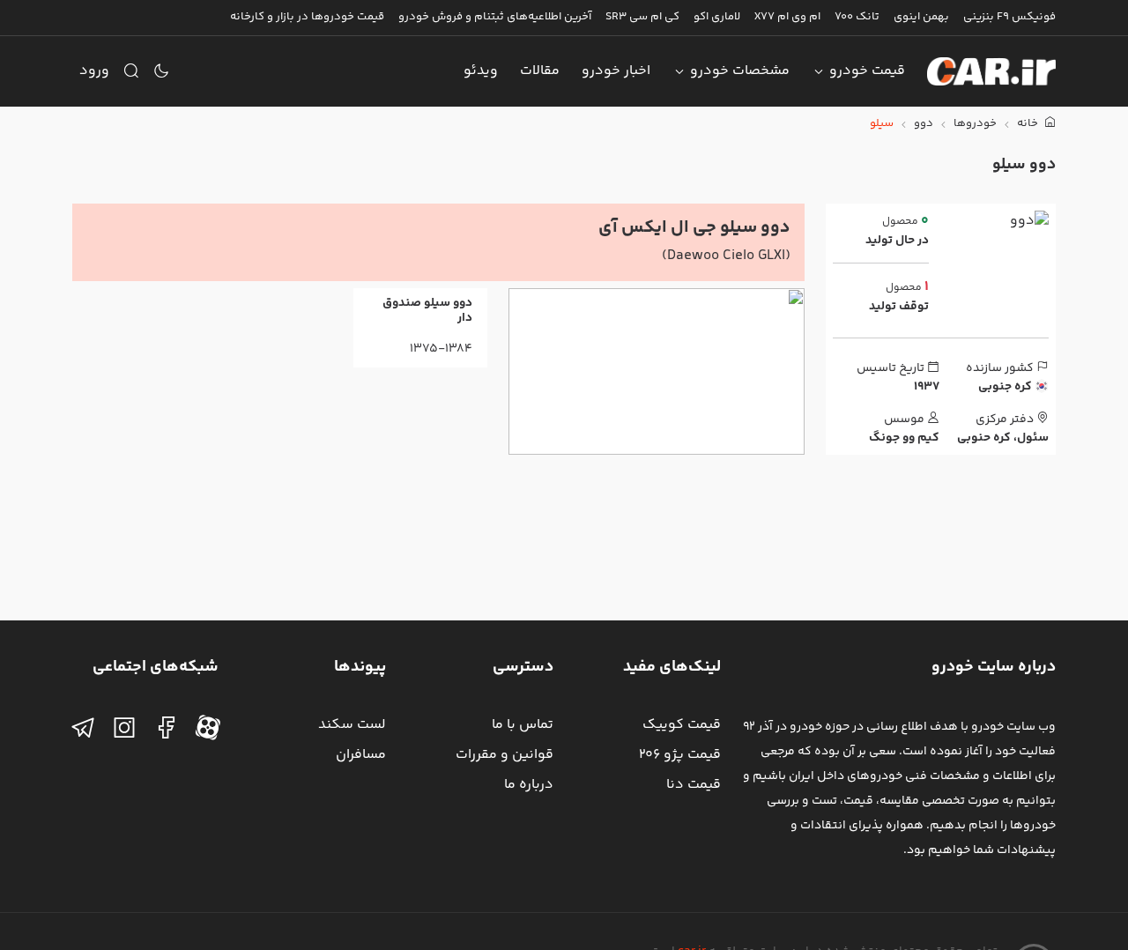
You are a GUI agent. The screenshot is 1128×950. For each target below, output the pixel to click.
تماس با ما (522, 725)
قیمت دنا (693, 785)
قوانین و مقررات (504, 755)
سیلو (882, 123)
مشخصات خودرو (740, 71)
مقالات (540, 71)
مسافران (361, 755)
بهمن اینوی (921, 17)
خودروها (975, 123)
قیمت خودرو (867, 71)
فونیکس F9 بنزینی (1009, 17)
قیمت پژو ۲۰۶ (680, 755)
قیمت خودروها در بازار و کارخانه (307, 17)
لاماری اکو (717, 17)
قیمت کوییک (681, 725)
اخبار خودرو (616, 71)
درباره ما (528, 785)
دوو (923, 123)
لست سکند (352, 725)
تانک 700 (857, 17)
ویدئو (481, 71)
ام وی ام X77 (787, 17)
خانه (1029, 123)
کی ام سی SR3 (642, 17)
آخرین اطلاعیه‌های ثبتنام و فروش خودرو (494, 17)
